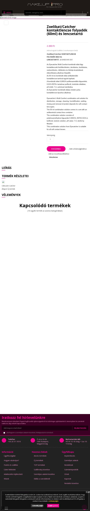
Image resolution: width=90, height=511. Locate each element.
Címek (66, 474)
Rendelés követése (71, 483)
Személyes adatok (71, 460)
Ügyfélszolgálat (9, 456)
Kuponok (67, 479)
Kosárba (56, 149)
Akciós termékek (40, 456)
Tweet (51, 39)
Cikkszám (5, 186)
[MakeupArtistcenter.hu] (45, 5)
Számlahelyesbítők (71, 469)
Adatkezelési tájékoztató (13, 474)
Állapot (4, 189)
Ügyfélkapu (68, 451)
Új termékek (38, 460)
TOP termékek (39, 465)
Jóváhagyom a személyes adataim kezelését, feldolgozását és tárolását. (29, 433)
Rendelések (68, 465)
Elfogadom (53, 506)
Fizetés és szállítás (11, 465)
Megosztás (47, 39)
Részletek (52, 501)
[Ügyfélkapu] (79, 12)
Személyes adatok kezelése (44, 474)
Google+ (55, 39)
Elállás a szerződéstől (42, 479)
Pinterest (59, 39)
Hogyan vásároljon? (11, 460)
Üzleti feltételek (10, 469)
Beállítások (37, 506)
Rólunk (6, 479)
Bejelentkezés (69, 456)
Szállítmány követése (42, 469)
